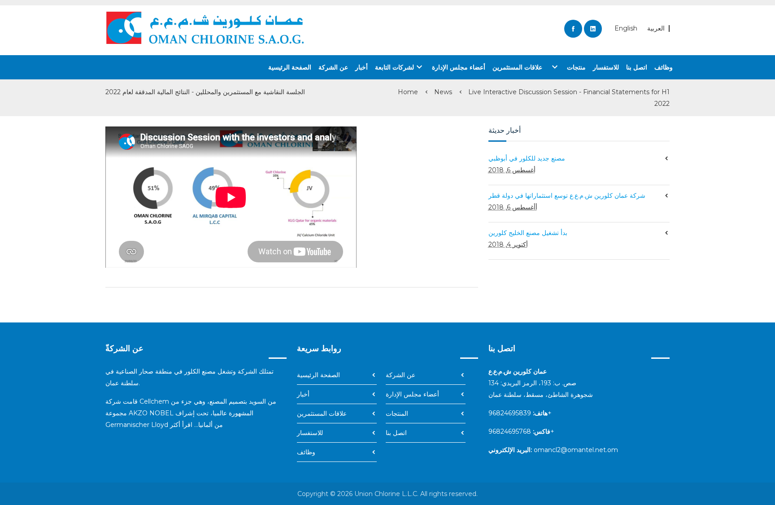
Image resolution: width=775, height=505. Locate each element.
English (625, 28)
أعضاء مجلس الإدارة (458, 67)
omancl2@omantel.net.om (576, 450)
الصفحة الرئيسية (289, 67)
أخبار (361, 67)
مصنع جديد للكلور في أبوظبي (526, 158)
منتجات (567, 66)
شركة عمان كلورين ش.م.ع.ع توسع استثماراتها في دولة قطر (566, 196)
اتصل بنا (636, 67)
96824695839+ (520, 413)
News (443, 92)
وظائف (663, 67)
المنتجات (397, 413)
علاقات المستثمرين (517, 67)
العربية (656, 28)
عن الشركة (333, 67)
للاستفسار (606, 67)
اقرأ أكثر (181, 425)
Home (408, 92)
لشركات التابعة (400, 66)
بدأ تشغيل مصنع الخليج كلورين (527, 233)
